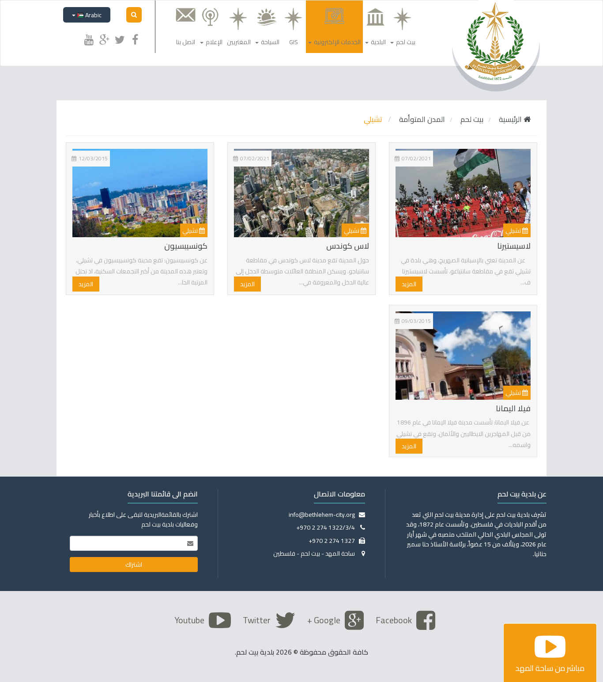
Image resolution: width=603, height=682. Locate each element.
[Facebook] (135, 38)
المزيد (409, 284)
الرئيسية (511, 119)
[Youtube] (88, 38)
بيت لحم (471, 119)
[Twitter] (119, 38)
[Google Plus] (104, 38)
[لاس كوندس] (301, 194)
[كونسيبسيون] (139, 194)
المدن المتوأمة (422, 119)
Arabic (93, 15)
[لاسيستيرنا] (463, 194)
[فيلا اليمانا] (463, 356)
